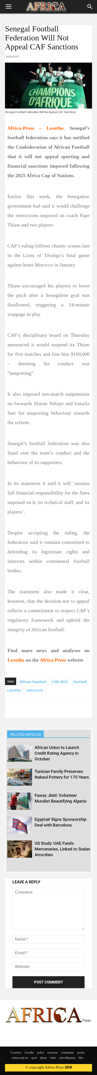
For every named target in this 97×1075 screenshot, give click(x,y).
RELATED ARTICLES (25, 734)
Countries (16, 1053)
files (81, 1058)
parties (81, 1053)
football (80, 681)
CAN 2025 (60, 681)
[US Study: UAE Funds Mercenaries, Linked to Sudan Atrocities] (19, 849)
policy (40, 1053)
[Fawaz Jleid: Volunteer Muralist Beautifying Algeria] (19, 801)
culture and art (19, 1058)
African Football (32, 681)
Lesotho (14, 690)
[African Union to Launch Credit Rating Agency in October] (19, 753)
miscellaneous (67, 1058)
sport (34, 1058)
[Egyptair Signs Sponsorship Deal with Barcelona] (19, 825)
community (67, 1053)
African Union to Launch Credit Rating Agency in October (57, 753)
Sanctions (35, 690)
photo (43, 1058)
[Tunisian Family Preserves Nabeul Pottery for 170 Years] (19, 777)
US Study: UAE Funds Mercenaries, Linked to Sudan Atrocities (62, 849)
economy (52, 1053)
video (53, 1058)
